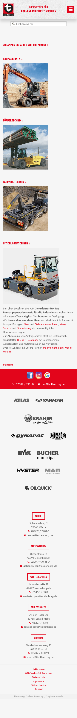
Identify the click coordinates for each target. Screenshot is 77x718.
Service (7, 328)
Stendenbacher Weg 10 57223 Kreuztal (38, 647)
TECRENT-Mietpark (27, 340)
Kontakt (38, 689)
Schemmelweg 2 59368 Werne (38, 525)
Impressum (38, 681)
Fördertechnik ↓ (13, 120)
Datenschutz (38, 677)
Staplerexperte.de (54, 696)
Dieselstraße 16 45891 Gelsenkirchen (38, 556)
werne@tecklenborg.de (40, 535)
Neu (26, 324)
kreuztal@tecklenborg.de (40, 657)
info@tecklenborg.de (53, 384)
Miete (62, 324)
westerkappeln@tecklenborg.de (40, 596)
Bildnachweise (39, 685)
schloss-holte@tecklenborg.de (40, 627)
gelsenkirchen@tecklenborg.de (40, 566)
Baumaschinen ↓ (13, 59)
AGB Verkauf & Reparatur (38, 673)
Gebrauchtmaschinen (46, 324)
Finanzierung (24, 328)
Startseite (8, 364)
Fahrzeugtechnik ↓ (14, 182)
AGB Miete (38, 669)
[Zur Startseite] (8, 15)
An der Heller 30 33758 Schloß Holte (38, 617)
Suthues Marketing (35, 696)
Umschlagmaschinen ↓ (16, 243)
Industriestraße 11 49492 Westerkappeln (38, 586)
